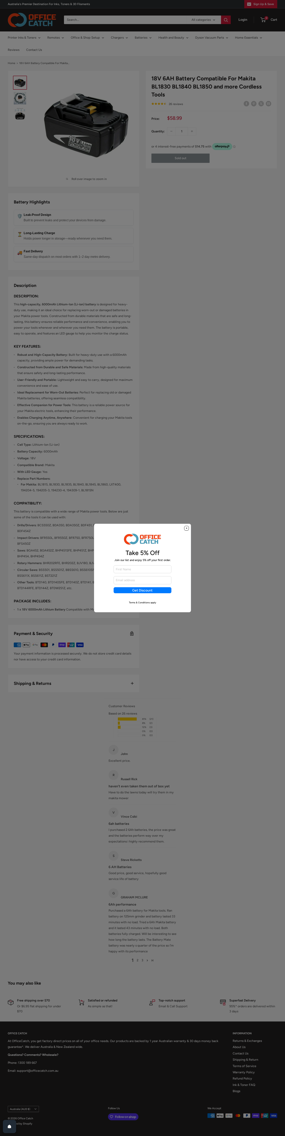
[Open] (9, 1126)
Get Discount (142, 590)
